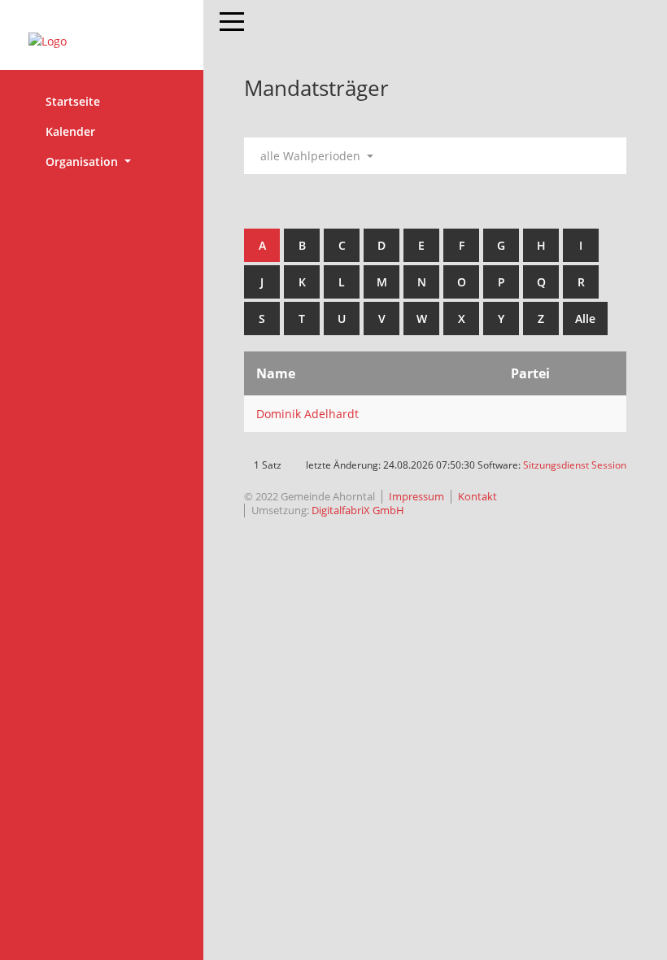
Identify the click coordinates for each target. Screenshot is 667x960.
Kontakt (477, 496)
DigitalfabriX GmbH (358, 510)
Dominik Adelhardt (307, 413)
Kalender (70, 131)
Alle (585, 318)
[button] (101, 161)
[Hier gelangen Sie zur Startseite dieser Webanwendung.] (101, 41)
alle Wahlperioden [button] (312, 156)
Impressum (416, 496)
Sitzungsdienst (574, 465)
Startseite (73, 101)
